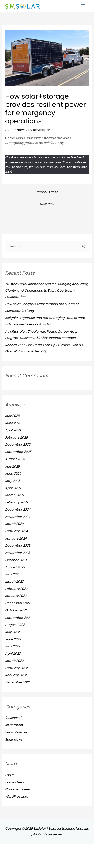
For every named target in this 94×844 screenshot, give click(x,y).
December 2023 (17, 545)
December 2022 (17, 603)
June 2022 (13, 639)
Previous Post (47, 192)
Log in (9, 775)
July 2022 (12, 632)
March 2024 (14, 524)
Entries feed (14, 782)
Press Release (16, 732)
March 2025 (14, 495)
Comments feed (18, 789)
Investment (14, 725)
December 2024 (17, 509)
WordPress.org (16, 796)
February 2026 (16, 437)
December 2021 (17, 682)
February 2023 (16, 589)
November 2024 (17, 517)
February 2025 (16, 502)
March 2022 (14, 661)
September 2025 (18, 452)
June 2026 (13, 423)
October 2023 (16, 560)
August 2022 (15, 625)
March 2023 (14, 581)
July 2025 (12, 466)
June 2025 (13, 473)
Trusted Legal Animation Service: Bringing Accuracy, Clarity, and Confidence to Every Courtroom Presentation (46, 290)
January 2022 (15, 675)
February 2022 (16, 668)
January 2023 (16, 596)
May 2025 (12, 481)
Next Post (47, 204)
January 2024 (16, 538)
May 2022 (12, 646)
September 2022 (18, 618)
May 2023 (12, 574)
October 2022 (15, 610)
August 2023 (15, 567)
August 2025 (15, 459)
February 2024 (16, 531)
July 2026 (12, 416)
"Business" (13, 718)
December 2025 (17, 444)
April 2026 (13, 430)
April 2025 (13, 488)
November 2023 (17, 553)
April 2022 (12, 653)
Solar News (16, 130)
